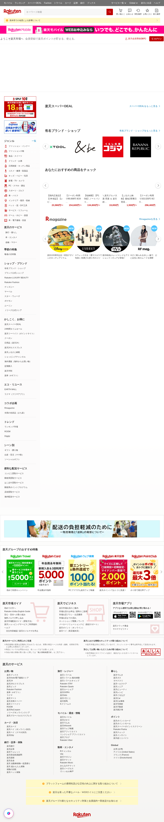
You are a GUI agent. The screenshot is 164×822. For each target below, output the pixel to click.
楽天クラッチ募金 (120, 578)
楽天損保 (10, 710)
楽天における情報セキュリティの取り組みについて (106, 593)
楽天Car (116, 650)
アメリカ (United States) (124, 704)
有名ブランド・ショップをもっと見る (138, 202)
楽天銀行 (10, 698)
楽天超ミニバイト (121, 690)
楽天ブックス (12, 627)
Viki (61, 706)
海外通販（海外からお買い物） (17, 313)
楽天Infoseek (65, 678)
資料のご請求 (81, 563)
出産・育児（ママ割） (14, 407)
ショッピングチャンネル (15, 309)
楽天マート (11, 650)
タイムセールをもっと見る (144, 290)
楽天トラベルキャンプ (69, 633)
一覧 (34, 93)
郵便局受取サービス (13, 430)
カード (68, 3)
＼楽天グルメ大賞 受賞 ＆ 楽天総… (109, 270)
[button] (129, 12)
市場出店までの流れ (67, 570)
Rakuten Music (66, 715)
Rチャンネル (65, 703)
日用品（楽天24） (12, 295)
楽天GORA (65, 644)
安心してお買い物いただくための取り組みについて (106, 601)
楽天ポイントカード (122, 673)
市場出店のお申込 (66, 563)
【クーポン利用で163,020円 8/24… (146, 270)
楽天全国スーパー (14, 653)
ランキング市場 (11, 379)
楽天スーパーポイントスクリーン (127, 678)
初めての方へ (10, 560)
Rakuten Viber (66, 692)
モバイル (8, 3)
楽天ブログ (65, 689)
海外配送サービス (12, 449)
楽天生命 (10, 712)
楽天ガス (117, 630)
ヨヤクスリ (118, 633)
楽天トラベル (66, 627)
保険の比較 (11, 721)
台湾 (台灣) (118, 701)
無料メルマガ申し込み (14, 570)
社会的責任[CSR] (82, 792)
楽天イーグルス (67, 720)
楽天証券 (10, 701)
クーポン (8, 290)
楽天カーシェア (67, 641)
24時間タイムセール (13, 281)
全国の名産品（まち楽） (15, 365)
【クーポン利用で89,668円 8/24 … (73, 270)
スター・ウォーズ (12, 248)
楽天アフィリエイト (68, 683)
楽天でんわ (65, 675)
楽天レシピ (118, 644)
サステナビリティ (120, 581)
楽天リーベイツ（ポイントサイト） (19, 285)
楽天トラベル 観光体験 (70, 630)
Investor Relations (64, 792)
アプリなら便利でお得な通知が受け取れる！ (132, 560)
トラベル (58, 3)
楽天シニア (118, 638)
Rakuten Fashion (11, 234)
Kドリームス (65, 656)
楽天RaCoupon (13, 662)
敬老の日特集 (10, 206)
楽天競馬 (64, 653)
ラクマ (9, 647)
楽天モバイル (66, 669)
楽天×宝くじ (65, 650)
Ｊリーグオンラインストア (18, 664)
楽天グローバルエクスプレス (19, 667)
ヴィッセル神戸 (67, 723)
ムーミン (8, 258)
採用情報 (110, 792)
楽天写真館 (118, 656)
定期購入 (8, 318)
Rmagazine (9, 360)
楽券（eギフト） (11, 327)
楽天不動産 (118, 659)
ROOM (7, 383)
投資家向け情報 (49, 792)
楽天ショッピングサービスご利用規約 (20, 576)
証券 (76, 3)
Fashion (47, 3)
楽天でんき (118, 627)
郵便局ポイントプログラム (16, 439)
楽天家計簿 (118, 662)
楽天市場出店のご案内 (68, 560)
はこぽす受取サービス (14, 435)
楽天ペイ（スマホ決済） (17, 684)
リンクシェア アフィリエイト (73, 686)
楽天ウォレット (13, 704)
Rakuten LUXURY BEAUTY (16, 230)
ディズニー (9, 239)
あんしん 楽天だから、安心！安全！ (150, 604)
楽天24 (10, 633)
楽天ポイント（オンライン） (71, 580)
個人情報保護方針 (124, 792)
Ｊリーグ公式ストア (13, 262)
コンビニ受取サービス (14, 425)
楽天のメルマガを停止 (28, 583)
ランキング (20, 3)
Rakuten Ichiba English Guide (17, 563)
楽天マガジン (66, 709)
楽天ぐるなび (119, 647)
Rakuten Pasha (120, 681)
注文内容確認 (12, 583)
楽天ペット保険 (13, 724)
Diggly (7, 388)
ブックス (91, 3)
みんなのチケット (67, 718)
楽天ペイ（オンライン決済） (19, 681)
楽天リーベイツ (13, 656)
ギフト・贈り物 (11, 402)
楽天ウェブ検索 (67, 680)
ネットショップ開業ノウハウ (71, 573)
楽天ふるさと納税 (12, 304)
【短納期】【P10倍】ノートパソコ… (92, 270)
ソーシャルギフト (12, 411)
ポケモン (8, 253)
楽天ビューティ (120, 641)
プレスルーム (98, 792)
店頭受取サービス (12, 444)
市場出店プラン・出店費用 (70, 566)
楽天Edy (10, 687)
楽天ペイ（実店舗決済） (69, 583)
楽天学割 (8, 323)
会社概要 (36, 792)
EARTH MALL (10, 341)
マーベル (8, 243)
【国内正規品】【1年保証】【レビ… (55, 270)
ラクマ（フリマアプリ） (15, 346)
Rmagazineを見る (148, 381)
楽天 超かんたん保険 (16, 718)
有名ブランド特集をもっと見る (142, 340)
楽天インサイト (120, 687)
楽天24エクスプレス (13, 299)
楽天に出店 (146, 3)
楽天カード (11, 678)
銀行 (82, 3)
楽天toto (63, 647)
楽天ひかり (65, 672)
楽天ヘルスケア (120, 636)
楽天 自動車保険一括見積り (18, 715)
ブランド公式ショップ (14, 225)
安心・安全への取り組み (14, 566)
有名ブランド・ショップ (15, 220)
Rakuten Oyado (67, 638)
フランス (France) (121, 707)
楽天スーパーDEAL (12, 276)
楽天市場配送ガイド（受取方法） (18, 573)
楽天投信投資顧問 (14, 707)
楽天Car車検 (118, 653)
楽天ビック (11, 638)
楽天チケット (66, 712)
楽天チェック (119, 684)
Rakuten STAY (66, 636)
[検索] (110, 12)
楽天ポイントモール (122, 675)
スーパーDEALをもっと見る (143, 90)
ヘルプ (157, 3)
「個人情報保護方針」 (44, 604)
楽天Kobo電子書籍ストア (18, 630)
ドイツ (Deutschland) (122, 710)
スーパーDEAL (34, 3)
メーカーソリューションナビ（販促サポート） (79, 576)
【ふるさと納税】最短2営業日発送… (129, 270)
